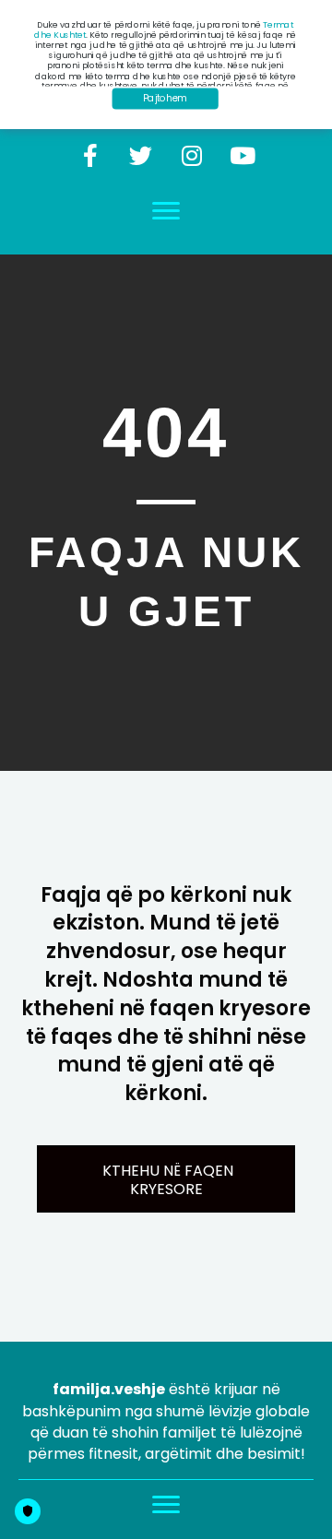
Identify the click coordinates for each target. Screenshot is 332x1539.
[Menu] (166, 211)
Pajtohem (165, 98)
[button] (90, 155)
